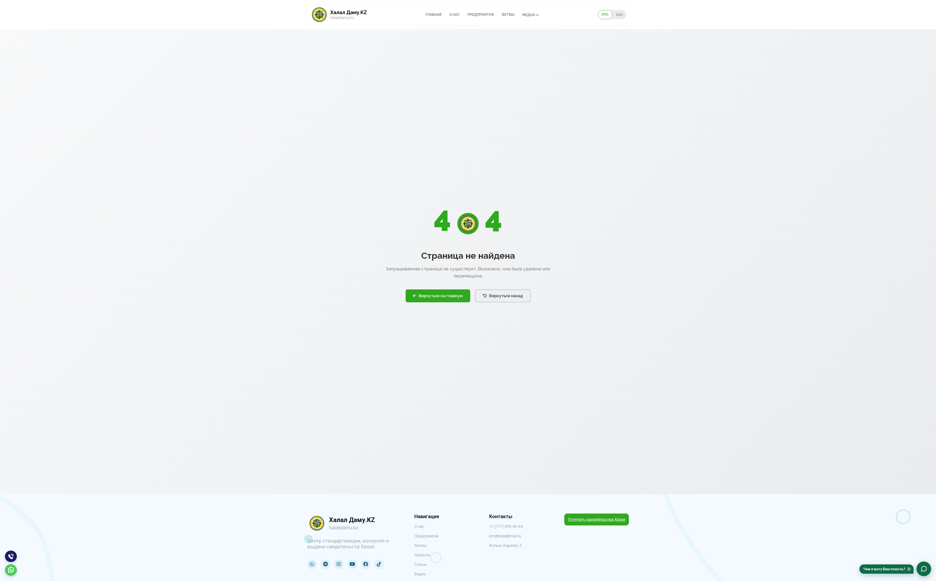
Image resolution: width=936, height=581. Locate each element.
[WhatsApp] (11, 570)
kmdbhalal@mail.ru (505, 536)
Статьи (420, 564)
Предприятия (481, 15)
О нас (454, 15)
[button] (886, 569)
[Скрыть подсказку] (909, 569)
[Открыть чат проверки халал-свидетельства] (923, 569)
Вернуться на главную (441, 296)
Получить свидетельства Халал (596, 519)
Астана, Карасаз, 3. (505, 545)
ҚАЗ (619, 15)
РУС (605, 15)
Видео (420, 574)
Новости (422, 555)
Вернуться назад (506, 296)
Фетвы (508, 15)
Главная (433, 15)
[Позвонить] (11, 556)
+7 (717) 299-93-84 (506, 526)
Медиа (529, 15)
